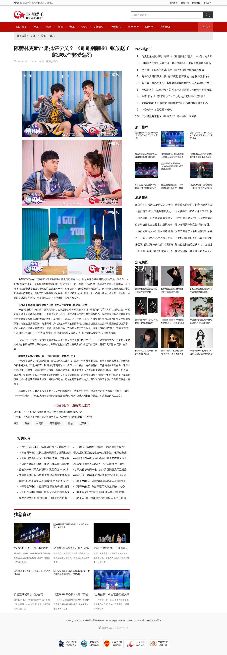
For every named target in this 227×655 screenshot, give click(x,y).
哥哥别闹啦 (55, 423)
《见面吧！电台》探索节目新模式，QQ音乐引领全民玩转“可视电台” (58, 417)
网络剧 (149, 26)
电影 (48, 26)
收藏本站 (185, 3)
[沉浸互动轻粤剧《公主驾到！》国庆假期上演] (32, 574)
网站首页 (18, 3)
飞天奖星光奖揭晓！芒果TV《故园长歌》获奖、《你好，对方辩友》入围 (177, 57)
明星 (36, 26)
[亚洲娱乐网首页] (29, 15)
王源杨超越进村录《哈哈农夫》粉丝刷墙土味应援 (169, 116)
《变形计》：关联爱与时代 (157, 109)
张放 (70, 423)
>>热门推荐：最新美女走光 (72, 405)
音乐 (72, 26)
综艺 (84, 26)
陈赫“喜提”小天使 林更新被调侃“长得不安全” (44, 481)
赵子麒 (82, 423)
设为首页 (174, 3)
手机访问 (208, 3)
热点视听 (133, 26)
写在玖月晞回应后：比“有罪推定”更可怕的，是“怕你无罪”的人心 (176, 77)
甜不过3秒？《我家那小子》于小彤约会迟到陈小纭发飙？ (173, 96)
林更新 (39, 423)
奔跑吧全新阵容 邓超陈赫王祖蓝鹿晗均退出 (43, 497)
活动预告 (116, 26)
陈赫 (27, 423)
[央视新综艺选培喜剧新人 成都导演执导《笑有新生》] (72, 527)
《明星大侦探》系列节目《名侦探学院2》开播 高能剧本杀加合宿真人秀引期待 (176, 64)
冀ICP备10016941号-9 (151, 620)
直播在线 (98, 26)
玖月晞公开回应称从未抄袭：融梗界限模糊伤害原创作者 (173, 69)
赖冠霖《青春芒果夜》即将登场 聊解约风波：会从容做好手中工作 (177, 84)
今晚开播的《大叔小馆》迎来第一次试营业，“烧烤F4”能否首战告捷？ (177, 90)
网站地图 (196, 3)
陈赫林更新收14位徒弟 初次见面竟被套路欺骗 (44, 475)
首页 (32, 35)
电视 (60, 26)
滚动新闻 (165, 26)
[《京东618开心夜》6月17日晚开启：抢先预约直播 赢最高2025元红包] (72, 574)
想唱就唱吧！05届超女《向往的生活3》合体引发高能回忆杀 (175, 103)
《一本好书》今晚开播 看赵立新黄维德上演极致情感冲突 (52, 412)
